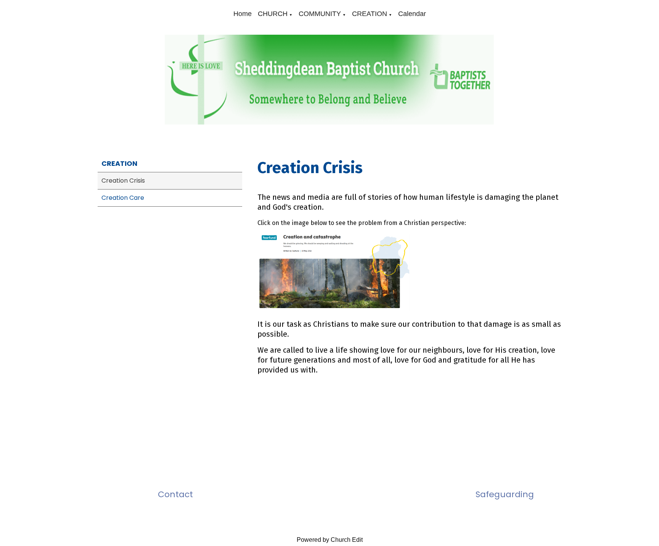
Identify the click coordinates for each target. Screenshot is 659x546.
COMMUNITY (320, 14)
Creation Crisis (123, 180)
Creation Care (122, 197)
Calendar (412, 14)
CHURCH (273, 14)
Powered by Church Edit (330, 539)
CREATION (369, 14)
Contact (175, 494)
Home (242, 14)
